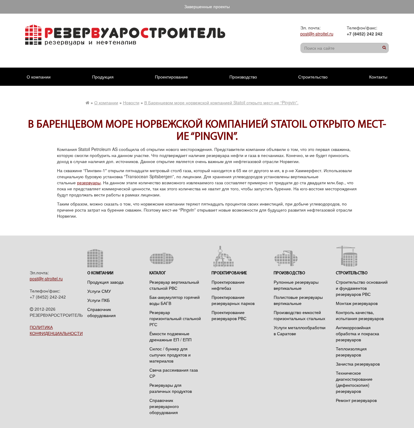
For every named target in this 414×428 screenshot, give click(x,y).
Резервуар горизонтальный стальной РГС (175, 318)
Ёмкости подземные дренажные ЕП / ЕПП (170, 336)
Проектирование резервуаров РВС (229, 315)
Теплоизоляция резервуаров (351, 352)
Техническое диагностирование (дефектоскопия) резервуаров (354, 382)
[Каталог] (175, 256)
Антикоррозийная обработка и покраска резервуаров (357, 333)
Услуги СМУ (99, 291)
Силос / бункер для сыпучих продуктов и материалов (170, 355)
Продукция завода (105, 282)
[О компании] (113, 256)
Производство (243, 77)
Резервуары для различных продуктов (170, 388)
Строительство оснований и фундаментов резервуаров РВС (362, 288)
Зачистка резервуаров (358, 364)
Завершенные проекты (207, 6)
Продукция (103, 77)
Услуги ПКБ (98, 300)
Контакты (378, 77)
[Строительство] (362, 256)
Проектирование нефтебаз (228, 285)
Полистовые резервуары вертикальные (298, 300)
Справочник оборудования (101, 312)
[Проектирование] (238, 256)
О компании (39, 77)
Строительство (313, 77)
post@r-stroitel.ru (316, 34)
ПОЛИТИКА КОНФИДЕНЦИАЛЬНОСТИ (56, 330)
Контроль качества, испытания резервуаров (360, 315)
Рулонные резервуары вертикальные (296, 285)
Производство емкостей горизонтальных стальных (299, 315)
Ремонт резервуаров (356, 400)
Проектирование (171, 77)
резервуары (89, 182)
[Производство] (300, 256)
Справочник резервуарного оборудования (164, 406)
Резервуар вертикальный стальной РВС (174, 285)
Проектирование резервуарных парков (233, 300)
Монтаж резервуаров (357, 303)
